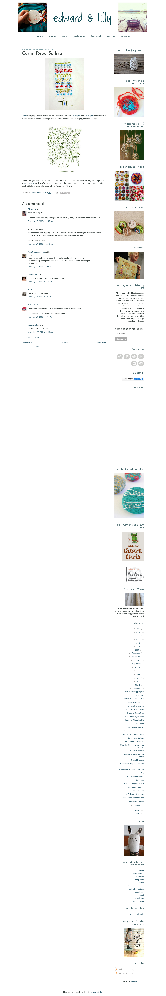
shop (64, 37)
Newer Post (27, 343)
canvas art (32, 325)
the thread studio (137, 914)
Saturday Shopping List (134, 692)
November (136, 657)
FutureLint (32, 275)
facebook (96, 37)
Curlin (24, 116)
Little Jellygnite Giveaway (134, 794)
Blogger (134, 981)
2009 (137, 650)
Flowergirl (89, 116)
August (138, 667)
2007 (138, 814)
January (137, 806)
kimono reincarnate (136, 886)
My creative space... (136, 706)
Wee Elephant (138, 791)
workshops (79, 37)
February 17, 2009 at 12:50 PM (40, 282)
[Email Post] (57, 193)
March (138, 685)
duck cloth (140, 876)
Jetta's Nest (33, 305)
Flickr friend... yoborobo (134, 741)
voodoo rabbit (138, 901)
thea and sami (138, 898)
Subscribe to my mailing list (128, 329)
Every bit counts (137, 760)
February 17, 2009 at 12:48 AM (40, 244)
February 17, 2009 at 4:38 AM (40, 266)
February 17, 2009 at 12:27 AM (40, 221)
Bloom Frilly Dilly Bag (135, 702)
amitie (141, 870)
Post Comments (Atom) (42, 347)
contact (125, 37)
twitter (111, 37)
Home (65, 343)
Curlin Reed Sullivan (136, 738)
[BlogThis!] (64, 193)
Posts (120, 969)
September (137, 664)
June (138, 674)
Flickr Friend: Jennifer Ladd (133, 798)
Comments (122, 973)
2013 (138, 636)
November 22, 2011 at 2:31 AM (40, 332)
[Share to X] (66, 193)
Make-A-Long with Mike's (134, 783)
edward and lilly (37, 193)
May (139, 678)
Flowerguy (76, 116)
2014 (138, 632)
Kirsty (30, 290)
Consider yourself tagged (134, 731)
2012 (138, 639)
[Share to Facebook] (69, 193)
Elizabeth (32, 209)
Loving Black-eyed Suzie (134, 717)
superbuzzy (139, 892)
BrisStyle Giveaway (136, 801)
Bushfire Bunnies (137, 751)
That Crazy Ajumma (36, 252)
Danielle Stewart (137, 873)
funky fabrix (139, 879)
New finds (140, 724)
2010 (138, 646)
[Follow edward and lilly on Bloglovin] (133, 380)
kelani (141, 883)
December (136, 653)
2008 (137, 810)
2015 (138, 629)
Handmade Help (137, 773)
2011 (138, 643)
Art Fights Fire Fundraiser (133, 734)
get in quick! (29, 183)
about (52, 37)
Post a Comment (32, 337)
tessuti (141, 895)
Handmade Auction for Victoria (131, 769)
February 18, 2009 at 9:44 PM (40, 317)
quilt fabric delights (136, 889)
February (137, 689)
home (39, 37)
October (137, 660)
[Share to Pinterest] (71, 193)
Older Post (101, 343)
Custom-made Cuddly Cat (133, 699)
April (139, 681)
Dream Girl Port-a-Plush (134, 709)
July (139, 671)
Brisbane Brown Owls (135, 713)
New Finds (140, 695)
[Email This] (61, 193)
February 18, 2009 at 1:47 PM (40, 297)
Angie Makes (97, 992)
